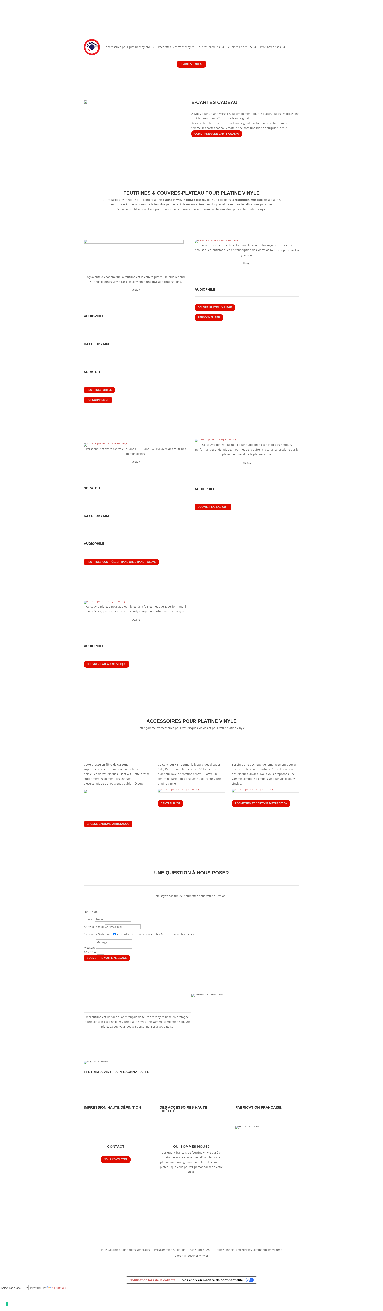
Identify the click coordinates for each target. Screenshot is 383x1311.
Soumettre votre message (107, 957)
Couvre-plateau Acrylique (106, 664)
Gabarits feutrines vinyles (191, 1255)
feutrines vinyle (99, 389)
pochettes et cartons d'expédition (261, 803)
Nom (87, 911)
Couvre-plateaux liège (215, 307)
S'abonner (90, 934)
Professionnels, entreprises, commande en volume (248, 1249)
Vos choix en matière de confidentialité (212, 1280)
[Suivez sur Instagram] (103, 19)
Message (90, 947)
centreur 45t (170, 803)
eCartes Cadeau (238, 47)
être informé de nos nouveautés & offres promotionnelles (155, 934)
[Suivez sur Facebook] (87, 19)
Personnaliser (98, 399)
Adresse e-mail (94, 927)
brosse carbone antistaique (108, 823)
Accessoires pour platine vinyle (126, 47)
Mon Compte (290, 25)
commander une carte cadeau (216, 133)
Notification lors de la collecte (152, 1280)
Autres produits (209, 47)
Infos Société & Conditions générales (125, 1249)
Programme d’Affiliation (170, 1249)
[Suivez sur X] (95, 19)
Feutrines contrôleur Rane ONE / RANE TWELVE (121, 561)
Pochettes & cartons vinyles (176, 47)
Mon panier (291, 19)
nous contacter (116, 1159)
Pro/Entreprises (270, 47)
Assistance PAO (200, 1249)
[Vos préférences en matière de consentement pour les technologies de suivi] (7, 1304)
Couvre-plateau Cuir (213, 506)
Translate (60, 1288)
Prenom (89, 919)
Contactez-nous (265, 19)
